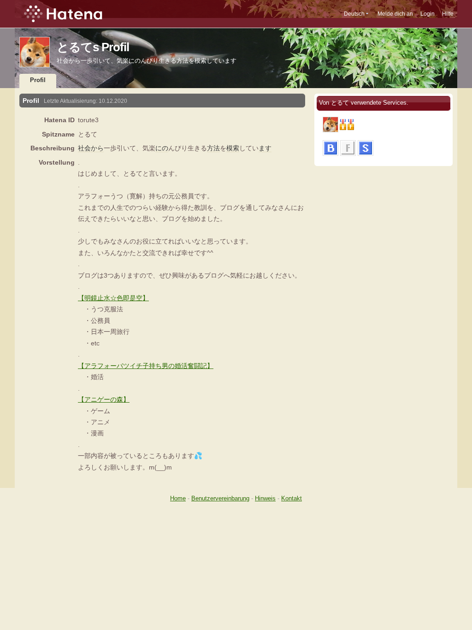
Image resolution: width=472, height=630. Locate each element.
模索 (232, 148)
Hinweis (265, 498)
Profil (38, 80)
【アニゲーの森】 (104, 399)
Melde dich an (395, 14)
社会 (84, 148)
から (97, 148)
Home (178, 498)
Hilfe (448, 14)
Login (427, 14)
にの (161, 148)
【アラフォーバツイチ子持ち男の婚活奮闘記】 (145, 365)
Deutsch (354, 14)
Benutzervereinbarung (220, 498)
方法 (213, 148)
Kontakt (291, 498)
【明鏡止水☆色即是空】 (113, 298)
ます (265, 148)
